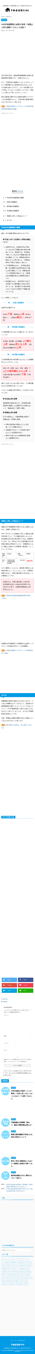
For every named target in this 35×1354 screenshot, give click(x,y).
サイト (5, 1050)
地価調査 (5, 1001)
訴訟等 (26, 1278)
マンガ (26, 1259)
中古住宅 (29, 1262)
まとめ (9, 220)
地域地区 (22, 1268)
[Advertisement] (17, 52)
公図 (12, 1265)
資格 (31, 1278)
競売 (18, 1278)
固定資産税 (22, 1265)
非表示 (20, 191)
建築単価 (15, 1271)
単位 (17, 1265)
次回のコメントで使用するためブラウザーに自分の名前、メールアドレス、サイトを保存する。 (17, 1060)
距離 (3, 1281)
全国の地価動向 (12, 202)
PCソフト (4, 1259)
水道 (22, 1274)
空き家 (13, 1278)
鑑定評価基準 (19, 1284)
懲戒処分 (28, 1271)
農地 (12, 1281)
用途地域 (27, 1274)
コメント (6, 1015)
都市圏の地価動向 (13, 206)
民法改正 (17, 1274)
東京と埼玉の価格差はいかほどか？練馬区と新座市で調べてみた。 (21, 1163)
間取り (26, 1284)
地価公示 (29, 1265)
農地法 (17, 1281)
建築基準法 (21, 1271)
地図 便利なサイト (13, 1268)
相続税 (8, 1278)
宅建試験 (4, 1271)
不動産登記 (13, 1262)
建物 (9, 1271)
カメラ (21, 1259)
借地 (3, 1265)
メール (6, 1043)
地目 (28, 1268)
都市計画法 (5, 1284)
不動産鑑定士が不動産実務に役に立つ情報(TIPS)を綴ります (17, 1348)
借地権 (8, 1265)
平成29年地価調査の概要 (15, 198)
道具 (22, 1281)
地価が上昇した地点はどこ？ (17, 216)
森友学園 (10, 1274)
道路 (26, 1281)
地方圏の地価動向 (13, 211)
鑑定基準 (12, 1284)
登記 (3, 1278)
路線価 (8, 1281)
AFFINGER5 (17, 1351)
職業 (22, 1278)
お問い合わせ (22, 1340)
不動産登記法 (21, 1262)
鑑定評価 (5, 999)
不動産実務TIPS (17, 1345)
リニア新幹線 (5, 1262)
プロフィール (13, 1340)
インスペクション (13, 1259)
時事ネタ (4, 1274)
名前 (5, 1036)
